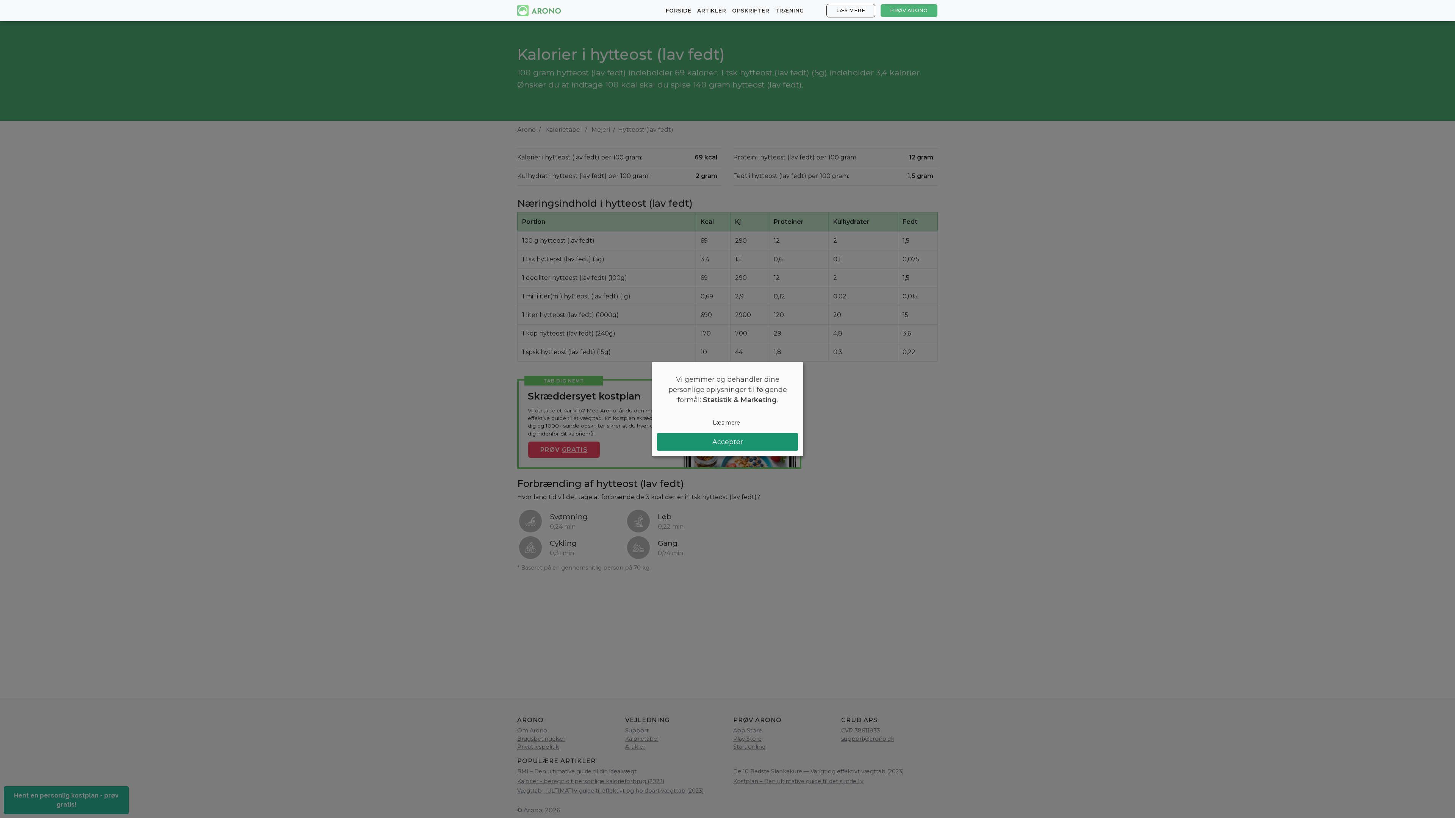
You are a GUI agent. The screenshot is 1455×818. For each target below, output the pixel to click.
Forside (679, 11)
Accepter (727, 441)
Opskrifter (750, 11)
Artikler (711, 11)
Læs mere (850, 10)
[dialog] (727, 409)
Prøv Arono (909, 10)
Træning (789, 11)
